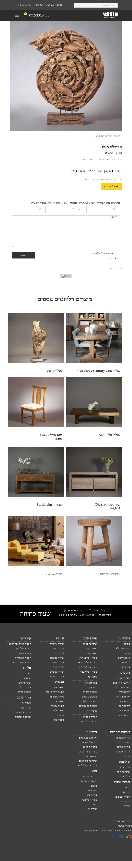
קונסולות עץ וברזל (22, 653)
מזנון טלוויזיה (90, 682)
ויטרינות (91, 711)
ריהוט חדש (124, 715)
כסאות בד (59, 701)
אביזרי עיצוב (122, 782)
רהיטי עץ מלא (123, 648)
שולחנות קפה (123, 771)
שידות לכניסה (57, 676)
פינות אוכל (90, 638)
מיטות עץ (26, 703)
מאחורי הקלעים (89, 781)
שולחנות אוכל (90, 644)
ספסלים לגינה (90, 747)
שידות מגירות (57, 648)
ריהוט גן (91, 732)
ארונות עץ (92, 795)
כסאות (59, 682)
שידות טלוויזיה (57, 644)
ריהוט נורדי (124, 701)
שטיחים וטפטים (23, 717)
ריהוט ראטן (124, 706)
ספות (28, 673)
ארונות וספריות (120, 732)
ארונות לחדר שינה (22, 712)
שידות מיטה (25, 707)
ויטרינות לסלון (90, 717)
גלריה (127, 653)
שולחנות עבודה (122, 767)
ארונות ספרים (123, 751)
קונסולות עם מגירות (21, 662)
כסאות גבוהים (57, 696)
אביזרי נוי (125, 801)
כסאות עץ (59, 687)
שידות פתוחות (57, 662)
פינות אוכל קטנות (88, 671)
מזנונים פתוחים (89, 696)
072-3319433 (24, 4)
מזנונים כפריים (90, 692)
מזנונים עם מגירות (88, 706)
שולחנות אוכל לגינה (87, 765)
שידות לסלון (58, 667)
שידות (60, 638)
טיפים (94, 785)
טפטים (126, 792)
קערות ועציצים (122, 796)
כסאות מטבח (57, 706)
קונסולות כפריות (23, 657)
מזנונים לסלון (24, 692)
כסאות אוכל (91, 648)
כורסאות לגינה (90, 756)
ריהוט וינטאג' (123, 710)
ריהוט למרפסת (89, 742)
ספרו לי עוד (113, 186)
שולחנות (124, 761)
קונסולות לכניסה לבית (20, 644)
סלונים (27, 668)
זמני (110, 268)
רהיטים (125, 672)
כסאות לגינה (58, 710)
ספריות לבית (124, 742)
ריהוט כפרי (124, 692)
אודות (127, 644)
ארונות (126, 756)
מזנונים (92, 677)
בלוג (94, 771)
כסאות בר (92, 653)
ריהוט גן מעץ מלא (88, 737)
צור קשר (126, 667)
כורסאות (27, 678)
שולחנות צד (124, 776)
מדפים (127, 806)
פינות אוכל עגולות (88, 657)
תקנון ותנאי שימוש (122, 821)
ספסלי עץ (59, 719)
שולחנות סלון (24, 682)
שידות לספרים (57, 671)
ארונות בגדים (123, 747)
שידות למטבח (57, 657)
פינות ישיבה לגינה (88, 751)
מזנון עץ (93, 687)
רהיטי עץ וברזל (122, 687)
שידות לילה (58, 653)
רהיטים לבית (123, 678)
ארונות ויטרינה (123, 737)
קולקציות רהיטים (121, 682)
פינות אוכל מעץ (89, 799)
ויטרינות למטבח (89, 721)
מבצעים (126, 662)
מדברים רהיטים (89, 776)
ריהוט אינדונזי (123, 696)
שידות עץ (92, 809)
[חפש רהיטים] (78, 5)
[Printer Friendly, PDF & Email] (66, 277)
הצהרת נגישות (125, 825)
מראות (126, 787)
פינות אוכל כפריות (88, 667)
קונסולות (25, 638)
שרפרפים (59, 715)
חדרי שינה (24, 697)
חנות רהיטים (123, 657)
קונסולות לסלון (23, 648)
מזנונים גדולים (90, 701)
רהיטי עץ (124, 638)
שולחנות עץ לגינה (88, 760)
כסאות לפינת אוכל (55, 692)
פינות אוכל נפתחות (87, 662)
